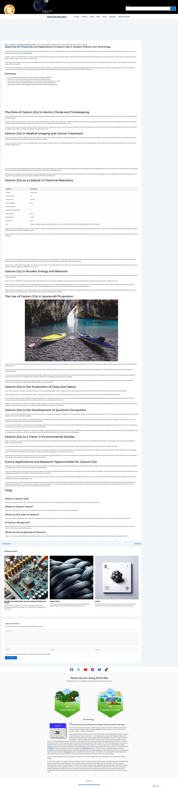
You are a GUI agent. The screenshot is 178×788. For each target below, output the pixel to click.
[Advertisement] (71, 31)
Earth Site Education (57, 17)
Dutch (51, 750)
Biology (77, 17)
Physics (92, 17)
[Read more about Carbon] (117, 577)
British (98, 729)
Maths (98, 17)
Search (128, 6)
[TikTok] (106, 669)
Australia (51, 748)
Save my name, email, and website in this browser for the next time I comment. (29, 654)
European (67, 752)
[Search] (173, 8)
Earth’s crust (28, 53)
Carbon (97, 601)
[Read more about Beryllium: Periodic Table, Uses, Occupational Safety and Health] (26, 577)
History (104, 17)
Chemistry (84, 17)
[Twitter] (78, 669)
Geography (112, 17)
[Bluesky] (99, 669)
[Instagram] (92, 669)
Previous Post (6, 543)
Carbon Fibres (55, 601)
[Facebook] (71, 669)
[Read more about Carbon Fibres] (71, 577)
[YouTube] (85, 669)
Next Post (137, 543)
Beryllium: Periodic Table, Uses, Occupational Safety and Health (25, 601)
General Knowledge (124, 17)
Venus (111, 734)
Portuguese (85, 748)
